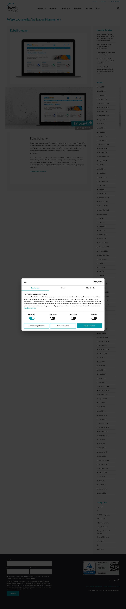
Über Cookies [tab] (90, 288)
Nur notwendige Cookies (36, 326)
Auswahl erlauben (63, 326)
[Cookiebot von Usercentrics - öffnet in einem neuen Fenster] (94, 282)
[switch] (52, 318)
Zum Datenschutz (30, 308)
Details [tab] (63, 288)
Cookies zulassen (89, 326)
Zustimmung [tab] (35, 288)
